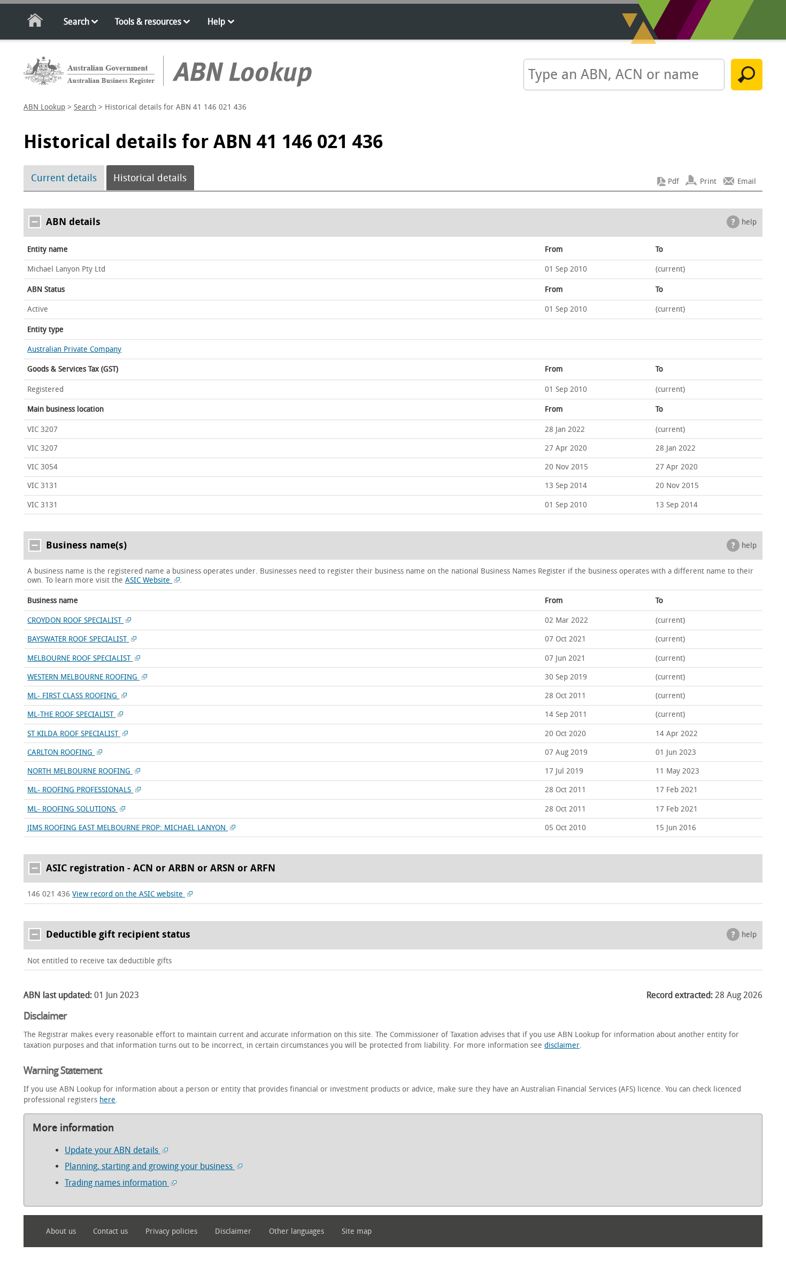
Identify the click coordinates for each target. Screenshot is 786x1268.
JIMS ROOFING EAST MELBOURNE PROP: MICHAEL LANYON (127, 827)
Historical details (150, 178)
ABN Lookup (44, 107)
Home (36, 22)
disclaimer (562, 1045)
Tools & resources (148, 22)
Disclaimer (233, 1231)
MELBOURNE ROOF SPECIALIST (80, 658)
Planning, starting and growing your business (150, 1166)
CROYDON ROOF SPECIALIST (75, 620)
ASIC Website (148, 580)
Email (746, 181)
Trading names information (117, 1183)
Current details (64, 178)
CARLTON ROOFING (61, 752)
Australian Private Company (74, 349)
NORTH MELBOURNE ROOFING (80, 771)
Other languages (296, 1231)
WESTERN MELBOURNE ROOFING (83, 677)
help (749, 222)
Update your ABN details (112, 1150)
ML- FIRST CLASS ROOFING (73, 695)
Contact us (110, 1231)
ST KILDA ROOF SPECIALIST (73, 733)
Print (708, 181)
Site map (357, 1231)
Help (216, 22)
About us (61, 1231)
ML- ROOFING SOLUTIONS (72, 809)
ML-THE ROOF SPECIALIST (71, 714)
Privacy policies (171, 1231)
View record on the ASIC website (128, 894)
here (107, 1099)
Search (76, 22)
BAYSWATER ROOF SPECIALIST (78, 639)
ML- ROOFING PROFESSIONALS (80, 789)
